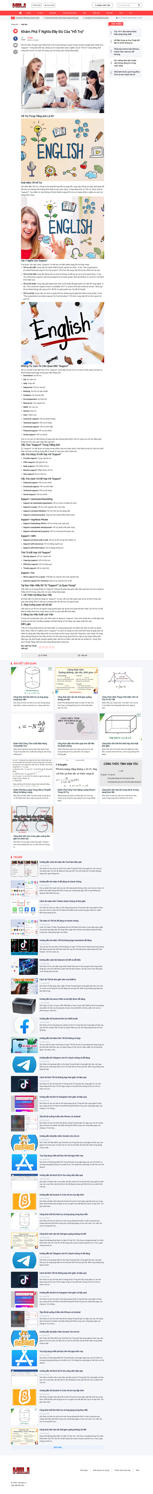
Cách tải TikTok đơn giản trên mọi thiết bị (58, 979)
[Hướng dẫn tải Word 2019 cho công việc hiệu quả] (24, 1182)
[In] (15, 52)
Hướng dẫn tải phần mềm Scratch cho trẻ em (59, 1136)
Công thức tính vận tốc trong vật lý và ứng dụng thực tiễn (120, 791)
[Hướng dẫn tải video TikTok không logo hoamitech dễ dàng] (24, 947)
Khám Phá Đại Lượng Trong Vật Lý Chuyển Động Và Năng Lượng (32, 791)
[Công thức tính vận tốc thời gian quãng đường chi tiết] (24, 1241)
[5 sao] (53, 647)
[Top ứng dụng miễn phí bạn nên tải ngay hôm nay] (24, 1162)
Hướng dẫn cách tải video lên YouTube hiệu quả (61, 862)
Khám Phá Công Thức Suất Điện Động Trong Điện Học (30, 744)
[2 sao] (43, 647)
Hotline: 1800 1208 (103, 5)
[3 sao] (46, 647)
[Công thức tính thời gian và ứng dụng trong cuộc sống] (24, 1475)
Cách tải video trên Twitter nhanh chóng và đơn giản (47, 18)
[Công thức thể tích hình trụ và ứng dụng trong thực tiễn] (24, 1221)
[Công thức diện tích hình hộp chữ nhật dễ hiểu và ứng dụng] (24, 1456)
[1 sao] (40, 647)
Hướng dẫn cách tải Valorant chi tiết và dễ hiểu (60, 960)
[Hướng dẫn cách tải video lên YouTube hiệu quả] (24, 869)
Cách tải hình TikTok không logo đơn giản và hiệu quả (63, 1077)
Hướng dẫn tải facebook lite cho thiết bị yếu (59, 1018)
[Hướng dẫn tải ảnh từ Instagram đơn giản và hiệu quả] (24, 1104)
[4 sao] (50, 647)
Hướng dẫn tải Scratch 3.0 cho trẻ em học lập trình (62, 1195)
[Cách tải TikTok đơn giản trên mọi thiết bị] (24, 986)
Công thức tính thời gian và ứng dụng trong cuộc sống (63, 1469)
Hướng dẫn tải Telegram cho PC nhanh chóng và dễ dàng (65, 1058)
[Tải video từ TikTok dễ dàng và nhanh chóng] (24, 927)
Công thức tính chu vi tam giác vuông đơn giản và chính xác (31, 837)
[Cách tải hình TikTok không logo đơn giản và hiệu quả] (24, 1084)
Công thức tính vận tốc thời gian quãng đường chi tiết (75, 698)
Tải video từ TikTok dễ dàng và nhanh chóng (85, 18)
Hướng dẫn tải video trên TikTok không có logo (60, 1038)
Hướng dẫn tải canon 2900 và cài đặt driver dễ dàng (62, 999)
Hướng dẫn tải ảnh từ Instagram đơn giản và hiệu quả (63, 1097)
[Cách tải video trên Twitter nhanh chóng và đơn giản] (24, 908)
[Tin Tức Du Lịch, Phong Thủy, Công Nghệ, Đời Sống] (19, 5)
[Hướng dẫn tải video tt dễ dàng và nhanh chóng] (24, 888)
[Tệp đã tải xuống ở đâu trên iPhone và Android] (24, 1123)
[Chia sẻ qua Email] (15, 45)
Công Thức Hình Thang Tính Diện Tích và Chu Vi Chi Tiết (120, 698)
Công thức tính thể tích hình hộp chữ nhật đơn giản (120, 744)
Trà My (30, 38)
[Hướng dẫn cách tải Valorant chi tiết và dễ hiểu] (24, 967)
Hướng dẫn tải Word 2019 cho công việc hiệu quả (61, 1175)
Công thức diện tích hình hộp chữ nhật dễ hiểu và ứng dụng (65, 1449)
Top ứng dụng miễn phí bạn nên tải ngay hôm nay (61, 1155)
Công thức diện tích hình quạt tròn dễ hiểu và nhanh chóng (76, 744)
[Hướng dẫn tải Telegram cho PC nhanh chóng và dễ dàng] (24, 1064)
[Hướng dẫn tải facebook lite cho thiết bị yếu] (24, 1025)
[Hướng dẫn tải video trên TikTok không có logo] (24, 1045)
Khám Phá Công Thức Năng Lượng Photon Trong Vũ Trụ (76, 791)
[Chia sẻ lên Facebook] (15, 38)
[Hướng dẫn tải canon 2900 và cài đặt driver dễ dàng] (24, 1006)
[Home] (15, 31)
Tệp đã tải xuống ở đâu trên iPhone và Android (60, 1116)
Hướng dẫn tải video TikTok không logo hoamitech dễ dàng (66, 940)
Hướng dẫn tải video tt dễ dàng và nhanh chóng (60, 881)
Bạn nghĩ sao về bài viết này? (29, 647)
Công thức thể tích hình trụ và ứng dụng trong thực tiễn (30, 698)
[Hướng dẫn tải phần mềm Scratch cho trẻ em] (24, 1143)
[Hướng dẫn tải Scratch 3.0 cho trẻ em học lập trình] (24, 1201)
